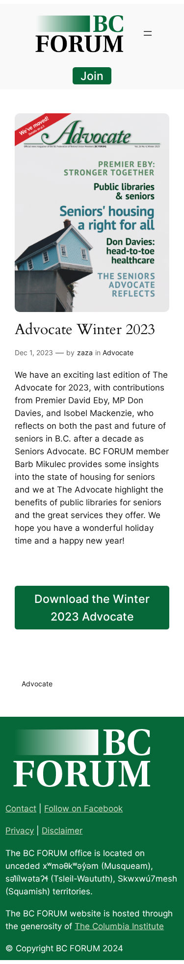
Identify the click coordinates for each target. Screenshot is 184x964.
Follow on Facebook (83, 808)
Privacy (19, 830)
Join (92, 75)
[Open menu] (148, 33)
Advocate (118, 352)
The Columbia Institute (119, 926)
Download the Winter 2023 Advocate (92, 607)
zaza (85, 352)
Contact (20, 808)
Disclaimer (62, 830)
